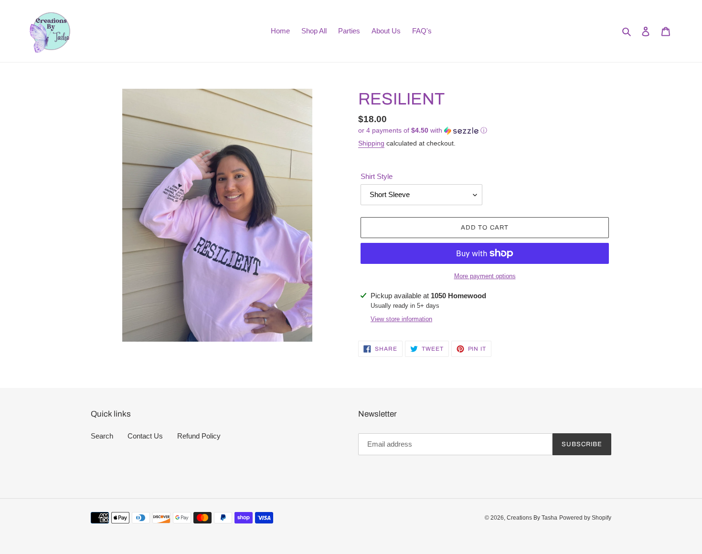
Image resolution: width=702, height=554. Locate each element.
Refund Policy (199, 436)
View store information (401, 319)
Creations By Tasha (532, 517)
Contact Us (145, 436)
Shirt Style (377, 176)
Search (102, 436)
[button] (422, 130)
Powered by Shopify (585, 517)
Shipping (371, 143)
